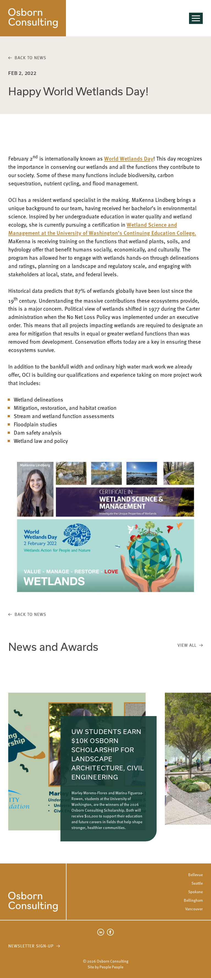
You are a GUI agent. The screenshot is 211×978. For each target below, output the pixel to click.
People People (111, 967)
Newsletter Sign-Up (31, 945)
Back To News (30, 57)
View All (186, 645)
